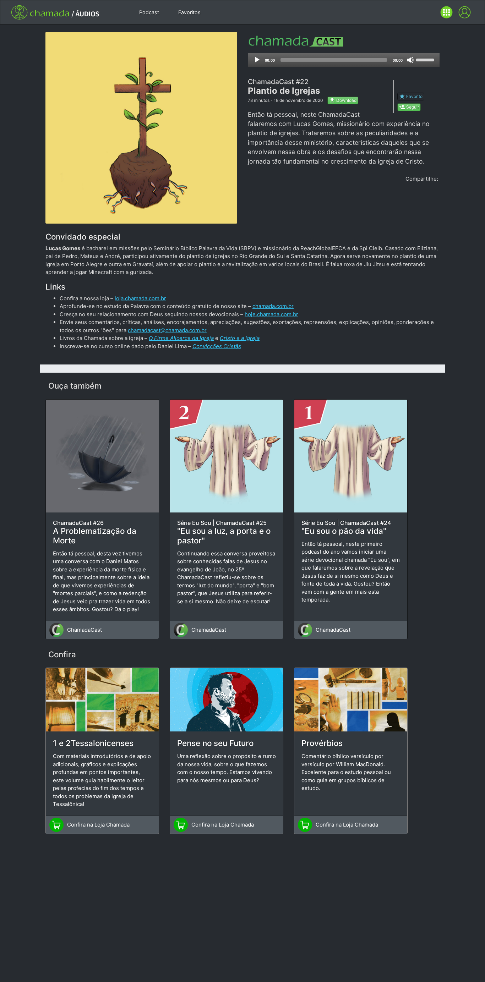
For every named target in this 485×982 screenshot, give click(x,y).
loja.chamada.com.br (140, 298)
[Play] (257, 60)
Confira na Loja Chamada (98, 824)
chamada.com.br (273, 306)
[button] (446, 12)
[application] (344, 60)
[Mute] (410, 60)
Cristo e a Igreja (240, 338)
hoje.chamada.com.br (271, 314)
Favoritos (189, 12)
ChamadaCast (84, 629)
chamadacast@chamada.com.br (167, 330)
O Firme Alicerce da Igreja (181, 338)
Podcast (149, 12)
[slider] (426, 59)
